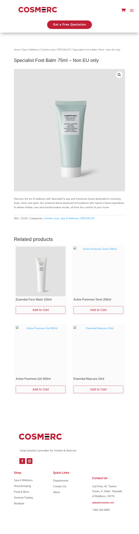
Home (17, 49)
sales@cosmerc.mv (103, 502)
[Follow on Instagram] (29, 461)
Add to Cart (40, 310)
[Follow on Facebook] (22, 461)
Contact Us (59, 486)
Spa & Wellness (30, 49)
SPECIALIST (64, 49)
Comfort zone (48, 49)
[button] (119, 75)
